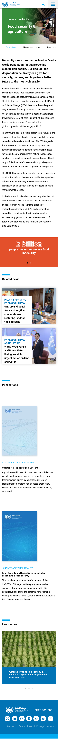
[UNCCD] (11, 4)
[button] (27, 263)
